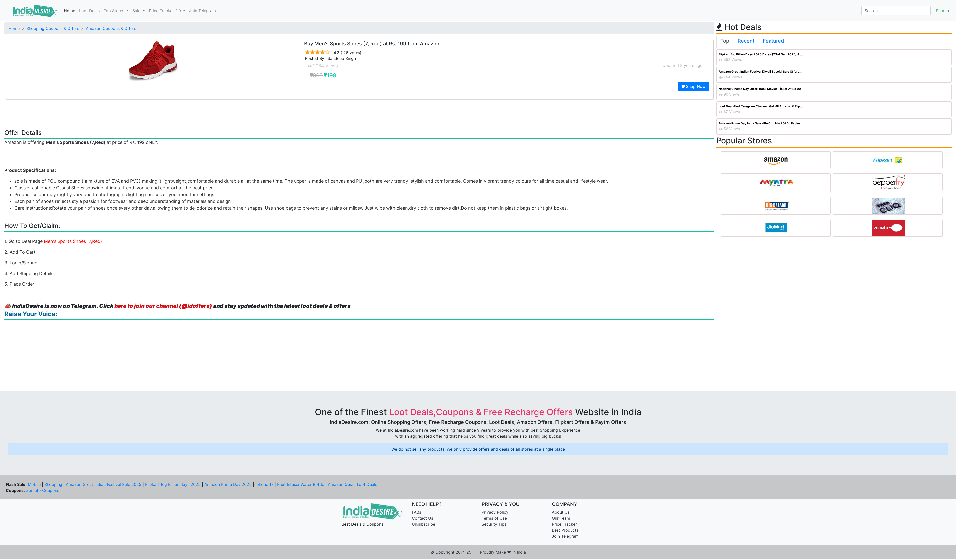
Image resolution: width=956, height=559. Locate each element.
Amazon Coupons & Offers (111, 28)
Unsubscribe (423, 524)
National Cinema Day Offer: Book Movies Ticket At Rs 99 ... (762, 89)
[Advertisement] (359, 114)
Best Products (565, 530)
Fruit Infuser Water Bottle (300, 484)
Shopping (53, 484)
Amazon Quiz (340, 484)
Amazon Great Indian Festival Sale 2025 (103, 484)
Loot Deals (89, 10)
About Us (561, 512)
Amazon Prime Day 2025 (228, 484)
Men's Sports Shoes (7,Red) (73, 241)
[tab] (724, 42)
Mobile (34, 484)
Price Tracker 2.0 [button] (165, 10)
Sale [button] (137, 10)
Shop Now (695, 86)
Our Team (561, 518)
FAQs (416, 512)
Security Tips (494, 524)
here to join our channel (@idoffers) (163, 306)
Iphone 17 (264, 484)
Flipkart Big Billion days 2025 (173, 484)
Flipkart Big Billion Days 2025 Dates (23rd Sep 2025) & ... (761, 54)
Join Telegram (202, 10)
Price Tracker (564, 524)
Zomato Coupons (42, 490)
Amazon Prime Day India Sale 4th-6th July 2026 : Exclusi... (761, 123)
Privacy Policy (495, 512)
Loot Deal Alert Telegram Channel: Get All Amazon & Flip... (761, 106)
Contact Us (422, 518)
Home (69, 10)
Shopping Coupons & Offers (52, 28)
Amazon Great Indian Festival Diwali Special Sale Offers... (760, 71)
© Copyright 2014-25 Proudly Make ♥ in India (478, 552)
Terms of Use (494, 518)
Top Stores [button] (114, 10)
